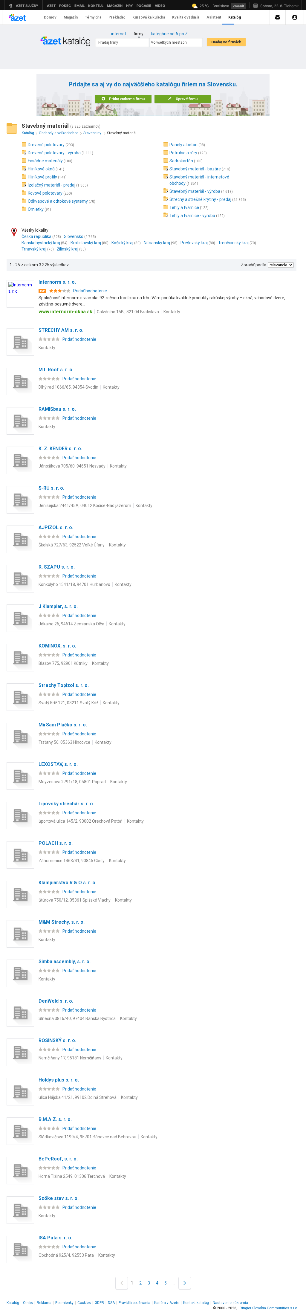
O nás (28, 1303)
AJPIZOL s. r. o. (56, 527)
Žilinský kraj (67, 249)
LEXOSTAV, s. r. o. (58, 764)
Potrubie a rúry (183, 152)
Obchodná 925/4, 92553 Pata (66, 1255)
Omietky (36, 209)
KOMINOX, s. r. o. (57, 646)
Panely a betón (183, 144)
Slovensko (73, 236)
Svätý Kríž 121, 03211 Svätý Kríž (68, 702)
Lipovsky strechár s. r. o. (66, 804)
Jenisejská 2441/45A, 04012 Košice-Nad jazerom (85, 505)
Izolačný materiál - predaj (51, 185)
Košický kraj (122, 242)
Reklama (44, 1303)
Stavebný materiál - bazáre (195, 169)
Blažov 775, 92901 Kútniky (63, 663)
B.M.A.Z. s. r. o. (55, 1119)
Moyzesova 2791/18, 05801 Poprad (72, 781)
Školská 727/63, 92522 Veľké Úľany (72, 545)
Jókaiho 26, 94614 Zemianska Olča (71, 623)
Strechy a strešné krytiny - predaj (200, 199)
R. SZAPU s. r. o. (57, 567)
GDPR (99, 1303)
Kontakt (196, 1303)
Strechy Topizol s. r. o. (64, 685)
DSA (111, 1303)
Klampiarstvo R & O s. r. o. (68, 882)
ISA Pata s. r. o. (55, 1238)
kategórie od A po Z (169, 33)
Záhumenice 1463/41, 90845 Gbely (72, 860)
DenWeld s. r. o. (56, 1001)
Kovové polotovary (45, 193)
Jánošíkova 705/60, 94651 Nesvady (72, 466)
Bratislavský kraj (86, 242)
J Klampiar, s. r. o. (58, 606)
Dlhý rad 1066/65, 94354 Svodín (68, 387)
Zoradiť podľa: (254, 264)
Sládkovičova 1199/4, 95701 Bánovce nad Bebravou (87, 1136)
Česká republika (36, 236)
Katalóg (13, 1303)
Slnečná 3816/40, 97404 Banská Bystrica (77, 1018)
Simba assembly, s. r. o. (65, 961)
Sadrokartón (181, 160)
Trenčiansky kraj (233, 242)
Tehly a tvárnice (184, 207)
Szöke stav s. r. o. (59, 1198)
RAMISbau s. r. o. (57, 409)
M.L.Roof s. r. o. (56, 369)
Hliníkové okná (41, 169)
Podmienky (64, 1303)
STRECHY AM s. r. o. (61, 330)
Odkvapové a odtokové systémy (58, 201)
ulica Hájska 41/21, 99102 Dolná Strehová (78, 1097)
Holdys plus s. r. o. (59, 1080)
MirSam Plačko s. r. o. (63, 725)
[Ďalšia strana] (184, 1283)
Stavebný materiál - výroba (194, 191)
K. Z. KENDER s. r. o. (60, 448)
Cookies (84, 1303)
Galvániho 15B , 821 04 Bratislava (128, 311)
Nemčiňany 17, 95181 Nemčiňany (70, 1058)
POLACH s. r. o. (56, 843)
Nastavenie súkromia (230, 1303)
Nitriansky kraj (157, 242)
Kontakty (171, 311)
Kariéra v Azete (166, 1303)
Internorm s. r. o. (57, 282)
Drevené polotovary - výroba (54, 152)
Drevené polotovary (46, 144)
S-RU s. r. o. (51, 488)
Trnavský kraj (34, 249)
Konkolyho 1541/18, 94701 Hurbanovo (74, 584)
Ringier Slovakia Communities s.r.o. (269, 1308)
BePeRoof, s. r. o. (58, 1159)
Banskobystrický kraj (41, 242)
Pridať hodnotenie (90, 290)
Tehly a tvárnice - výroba (192, 215)
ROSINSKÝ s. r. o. (57, 1040)
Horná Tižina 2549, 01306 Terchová (72, 1176)
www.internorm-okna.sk (65, 311)
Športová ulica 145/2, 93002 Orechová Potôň (81, 821)
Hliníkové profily (42, 177)
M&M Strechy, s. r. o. (62, 922)
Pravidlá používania (134, 1303)
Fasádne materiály (45, 160)
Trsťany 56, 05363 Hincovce (64, 742)
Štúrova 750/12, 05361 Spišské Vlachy (75, 900)
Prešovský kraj (194, 242)
